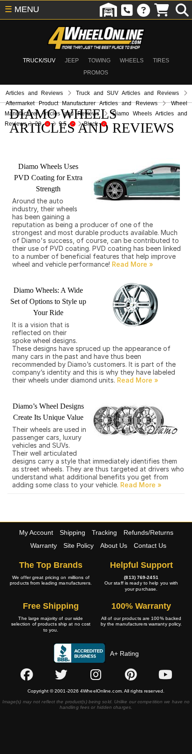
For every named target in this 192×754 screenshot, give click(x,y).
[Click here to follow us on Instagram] (96, 674)
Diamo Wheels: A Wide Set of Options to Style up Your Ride (48, 301)
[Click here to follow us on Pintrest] (131, 674)
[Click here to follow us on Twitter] (61, 674)
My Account (36, 532)
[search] (182, 9)
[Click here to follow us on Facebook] (26, 674)
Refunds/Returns (148, 532)
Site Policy (78, 545)
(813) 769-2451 (141, 577)
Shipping (72, 532)
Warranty (43, 545)
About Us (113, 545)
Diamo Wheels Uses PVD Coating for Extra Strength (48, 177)
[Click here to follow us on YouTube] (165, 674)
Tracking (104, 532)
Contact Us (150, 545)
